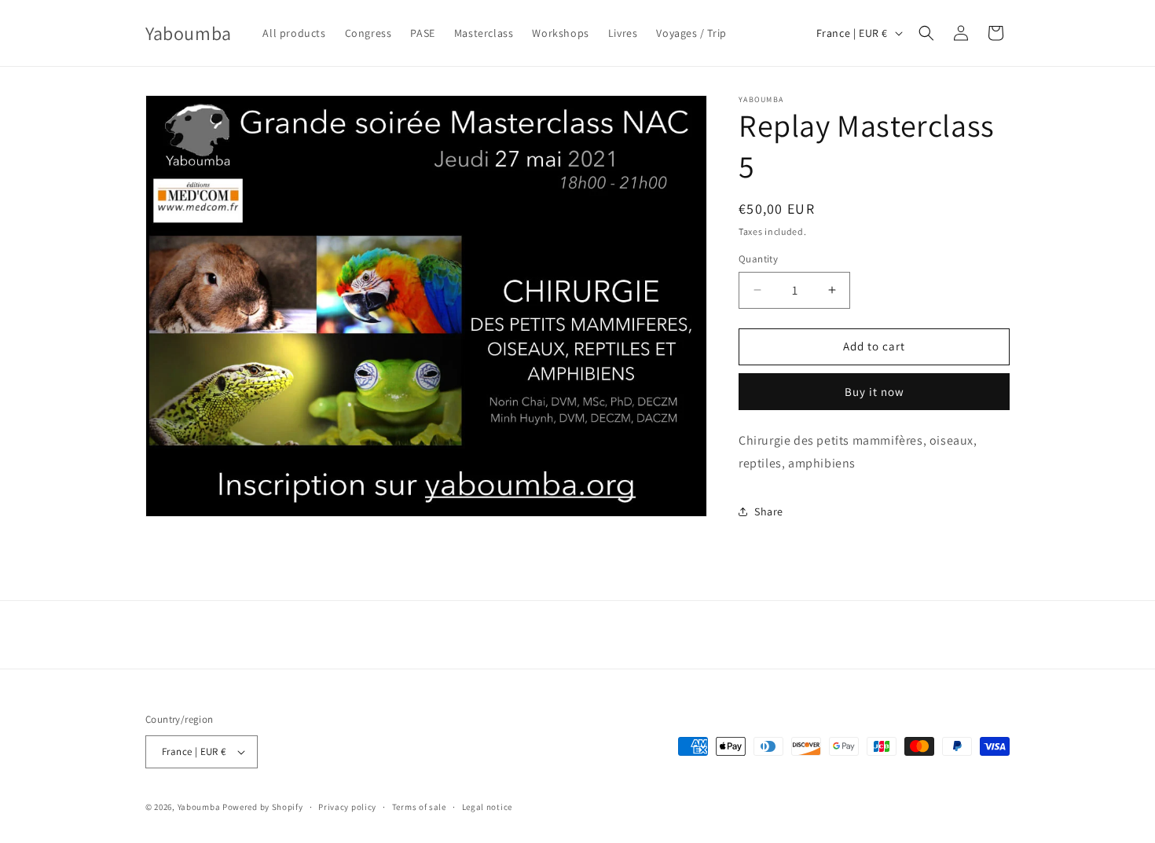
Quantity (758, 259)
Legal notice (487, 806)
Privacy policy (347, 806)
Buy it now (874, 391)
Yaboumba (199, 806)
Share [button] (768, 511)
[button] (926, 33)
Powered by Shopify (262, 806)
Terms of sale (419, 806)
